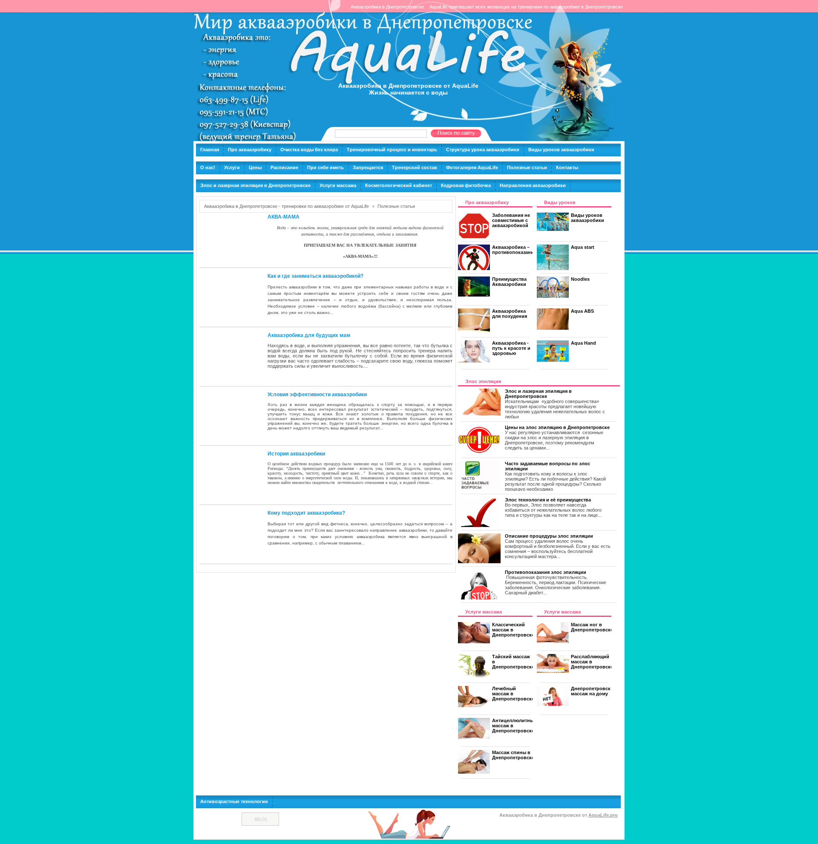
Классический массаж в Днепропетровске (513, 629)
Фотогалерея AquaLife (472, 167)
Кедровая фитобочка (466, 185)
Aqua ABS (582, 311)
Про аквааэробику (249, 149)
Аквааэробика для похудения (509, 313)
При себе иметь (325, 167)
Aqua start (582, 247)
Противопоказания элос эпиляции (545, 572)
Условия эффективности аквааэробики (317, 395)
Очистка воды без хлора (309, 149)
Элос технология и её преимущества (548, 499)
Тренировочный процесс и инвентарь (392, 149)
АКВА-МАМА (284, 217)
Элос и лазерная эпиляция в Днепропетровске (255, 185)
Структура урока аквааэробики (482, 149)
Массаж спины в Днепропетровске (513, 755)
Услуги (232, 167)
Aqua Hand (583, 343)
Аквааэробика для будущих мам (309, 335)
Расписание (284, 167)
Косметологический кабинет (398, 185)
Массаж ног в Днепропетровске (592, 627)
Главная (209, 149)
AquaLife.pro (603, 815)
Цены (255, 167)
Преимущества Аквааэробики (509, 282)
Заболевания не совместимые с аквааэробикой (511, 220)
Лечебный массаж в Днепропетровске (513, 693)
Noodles (580, 279)
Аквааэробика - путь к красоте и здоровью (511, 348)
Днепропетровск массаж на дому (591, 691)
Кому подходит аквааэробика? (306, 513)
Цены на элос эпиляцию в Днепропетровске (557, 427)
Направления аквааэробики (533, 185)
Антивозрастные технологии (234, 801)
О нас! (207, 167)
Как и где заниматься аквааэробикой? (315, 276)
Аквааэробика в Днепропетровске (387, 6)
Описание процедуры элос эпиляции (549, 536)
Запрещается (368, 167)
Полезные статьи (527, 167)
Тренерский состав (414, 167)
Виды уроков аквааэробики (561, 149)
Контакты (567, 167)
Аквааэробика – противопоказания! (515, 250)
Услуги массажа (338, 185)
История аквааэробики (296, 454)
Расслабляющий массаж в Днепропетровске (592, 661)
